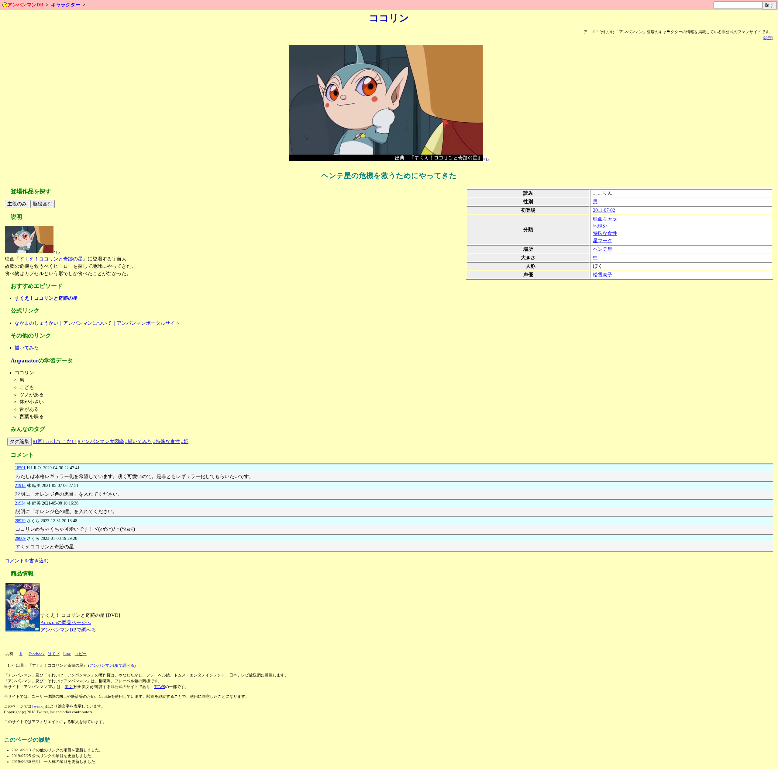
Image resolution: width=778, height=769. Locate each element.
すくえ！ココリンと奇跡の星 (51, 258)
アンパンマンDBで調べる (68, 629)
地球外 (600, 226)
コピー (81, 654)
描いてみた (27, 347)
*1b (56, 252)
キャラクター (65, 4)
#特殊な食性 (166, 441)
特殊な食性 (605, 233)
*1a (486, 159)
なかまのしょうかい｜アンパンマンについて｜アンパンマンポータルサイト (97, 323)
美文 (69, 687)
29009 (20, 538)
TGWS (159, 687)
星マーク (602, 240)
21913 (20, 485)
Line (67, 654)
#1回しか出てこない (55, 441)
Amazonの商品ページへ (65, 622)
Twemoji (39, 706)
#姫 (184, 441)
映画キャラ (605, 218)
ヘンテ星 (602, 249)
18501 (20, 467)
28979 (20, 520)
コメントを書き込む (27, 560)
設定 (768, 38)
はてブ (54, 654)
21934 (20, 503)
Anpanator (24, 360)
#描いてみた (138, 441)
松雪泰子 (602, 274)
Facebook (37, 654)
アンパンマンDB (25, 4)
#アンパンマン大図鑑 (101, 441)
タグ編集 (19, 441)
